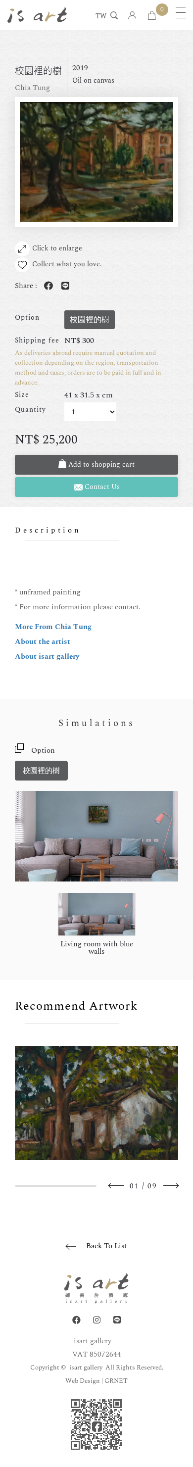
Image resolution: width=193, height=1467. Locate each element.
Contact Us (101, 487)
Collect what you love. (67, 264)
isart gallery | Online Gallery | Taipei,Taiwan (37, 15)
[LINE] (117, 1320)
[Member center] (132, 16)
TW (101, 16)
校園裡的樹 (41, 771)
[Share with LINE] (63, 286)
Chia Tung (32, 88)
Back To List (106, 1246)
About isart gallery (47, 656)
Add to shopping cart (100, 464)
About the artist (42, 641)
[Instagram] (97, 1320)
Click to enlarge (57, 248)
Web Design (82, 1381)
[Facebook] (76, 1320)
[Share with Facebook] (46, 286)
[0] (152, 16)
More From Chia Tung (53, 627)
